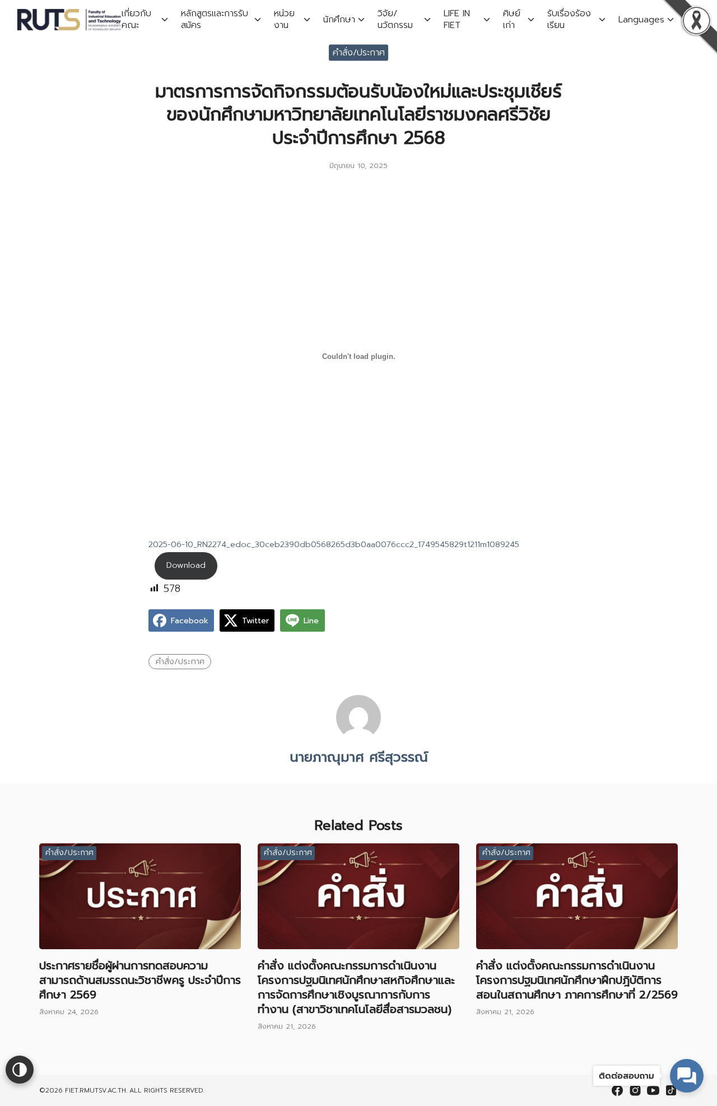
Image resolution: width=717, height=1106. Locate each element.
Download (186, 565)
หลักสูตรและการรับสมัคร (214, 19)
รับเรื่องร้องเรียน (569, 19)
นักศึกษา (339, 19)
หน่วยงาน (284, 19)
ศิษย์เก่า (511, 19)
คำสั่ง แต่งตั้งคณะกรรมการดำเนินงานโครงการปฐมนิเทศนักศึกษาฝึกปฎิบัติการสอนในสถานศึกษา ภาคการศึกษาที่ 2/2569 (577, 980)
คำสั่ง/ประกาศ (359, 52)
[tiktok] (671, 1090)
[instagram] (635, 1090)
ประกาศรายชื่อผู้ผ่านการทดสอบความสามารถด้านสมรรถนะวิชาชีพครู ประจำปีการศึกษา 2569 (140, 980)
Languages (641, 19)
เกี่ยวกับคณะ (136, 19)
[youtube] (653, 1090)
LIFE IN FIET (457, 19)
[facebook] (617, 1090)
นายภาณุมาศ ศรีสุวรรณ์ (359, 757)
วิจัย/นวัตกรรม (395, 19)
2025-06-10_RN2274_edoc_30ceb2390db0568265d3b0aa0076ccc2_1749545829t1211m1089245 (333, 544)
